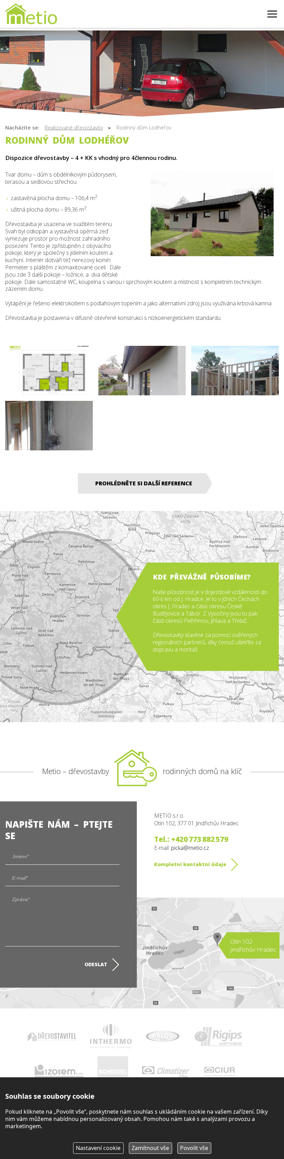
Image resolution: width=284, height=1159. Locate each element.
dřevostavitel (52, 1036)
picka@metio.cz (190, 848)
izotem (59, 1071)
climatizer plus (166, 1071)
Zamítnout (150, 1148)
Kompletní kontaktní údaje (190, 864)
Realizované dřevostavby (74, 127)
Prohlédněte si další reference (143, 483)
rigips (218, 1036)
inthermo (111, 1036)
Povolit (194, 1148)
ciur (220, 1072)
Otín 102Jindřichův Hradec (253, 945)
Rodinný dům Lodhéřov (143, 127)
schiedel (112, 1071)
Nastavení (98, 1148)
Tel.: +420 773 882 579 (191, 839)
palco (162, 1036)
